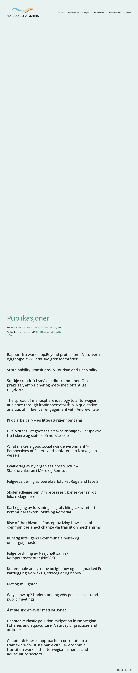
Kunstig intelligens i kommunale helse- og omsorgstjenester (43, 540)
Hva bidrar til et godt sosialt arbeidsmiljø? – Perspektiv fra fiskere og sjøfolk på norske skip (54, 433)
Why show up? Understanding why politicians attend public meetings (52, 597)
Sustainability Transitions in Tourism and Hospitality (52, 369)
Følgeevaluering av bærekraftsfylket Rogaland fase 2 (52, 481)
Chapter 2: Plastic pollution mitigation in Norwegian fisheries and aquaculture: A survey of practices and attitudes (52, 625)
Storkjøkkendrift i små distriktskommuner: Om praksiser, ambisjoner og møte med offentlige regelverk (47, 385)
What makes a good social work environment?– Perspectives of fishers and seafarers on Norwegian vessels (52, 451)
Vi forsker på (73, 12)
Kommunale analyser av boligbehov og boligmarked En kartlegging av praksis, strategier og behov (54, 571)
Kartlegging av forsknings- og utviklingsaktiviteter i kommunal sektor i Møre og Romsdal (51, 509)
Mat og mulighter (22, 583)
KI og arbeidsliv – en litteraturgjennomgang (44, 420)
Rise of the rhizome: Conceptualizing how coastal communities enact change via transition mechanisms (54, 525)
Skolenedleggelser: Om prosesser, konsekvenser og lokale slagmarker (51, 494)
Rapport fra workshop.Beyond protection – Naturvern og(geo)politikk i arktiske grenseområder (53, 356)
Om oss (128, 12)
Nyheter (61, 12)
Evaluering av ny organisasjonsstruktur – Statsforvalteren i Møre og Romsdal (42, 468)
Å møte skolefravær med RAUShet (36, 610)
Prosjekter (86, 12)
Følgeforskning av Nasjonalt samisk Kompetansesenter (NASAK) (37, 555)
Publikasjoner (100, 12)
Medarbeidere (115, 12)
